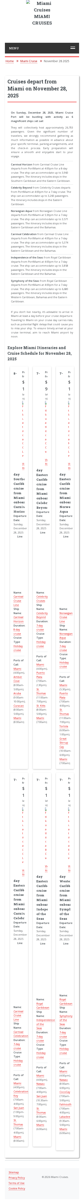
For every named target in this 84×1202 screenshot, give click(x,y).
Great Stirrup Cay (64, 742)
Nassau (40, 1083)
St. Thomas (41, 1110)
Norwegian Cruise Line (66, 617)
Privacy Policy (17, 1177)
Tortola (64, 726)
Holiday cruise (64, 664)
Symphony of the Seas (66, 1020)
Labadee (65, 1116)
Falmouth (65, 1104)
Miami (17, 668)
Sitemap (14, 1172)
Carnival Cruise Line (18, 600)
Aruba (17, 693)
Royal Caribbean (42, 1005)
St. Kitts (40, 705)
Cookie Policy (17, 1188)
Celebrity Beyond (42, 615)
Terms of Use (16, 1183)
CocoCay (65, 1092)
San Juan (19, 1107)
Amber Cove (18, 679)
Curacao (19, 705)
